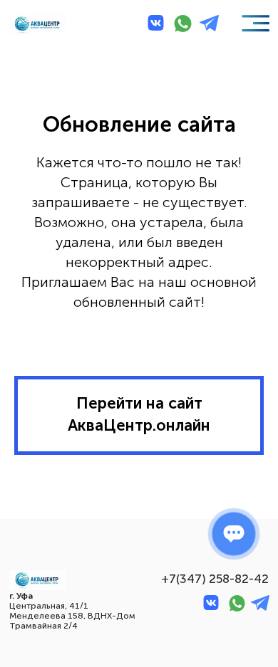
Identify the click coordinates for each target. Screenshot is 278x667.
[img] (37, 24)
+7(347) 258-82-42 (215, 579)
